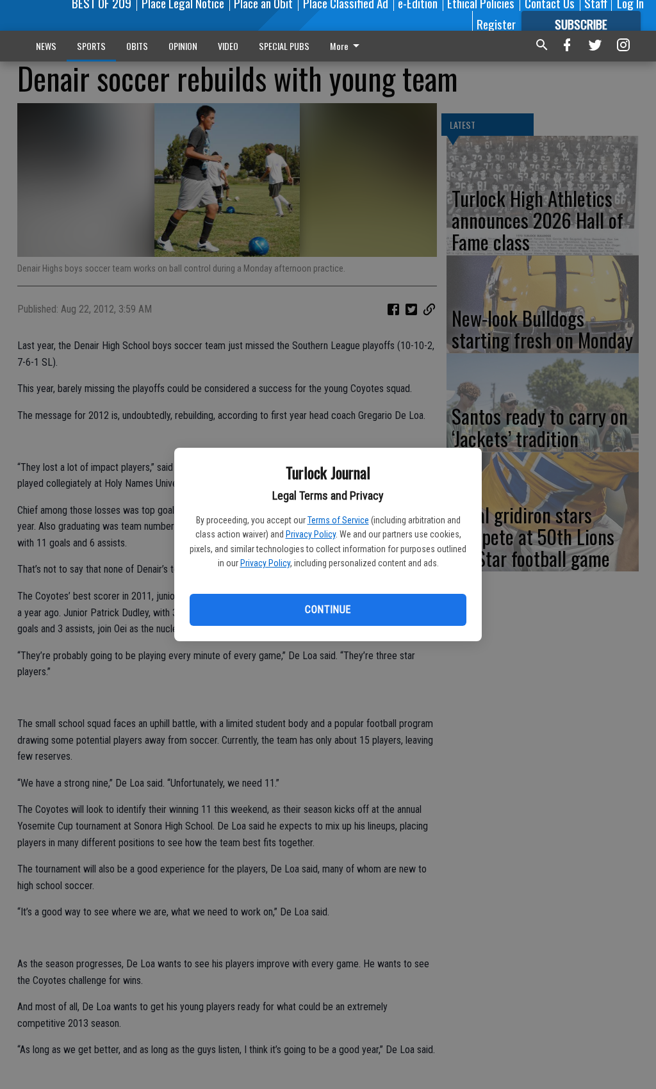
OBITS (137, 46)
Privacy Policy (311, 534)
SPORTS (91, 46)
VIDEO (228, 46)
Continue (327, 609)
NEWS (46, 46)
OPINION (182, 46)
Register (496, 23)
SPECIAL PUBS (284, 46)
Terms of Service (338, 520)
